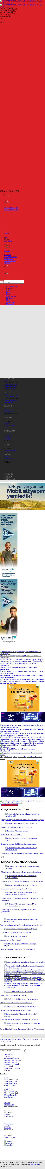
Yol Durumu (12, 1068)
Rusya (8, 292)
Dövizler (7, 263)
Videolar (7, 477)
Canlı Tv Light (9, 389)
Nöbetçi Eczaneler (10, 257)
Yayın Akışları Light (11, 396)
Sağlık (8, 290)
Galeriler (7, 474)
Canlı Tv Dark (9, 394)
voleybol (9, 288)
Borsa (6, 381)
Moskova (9, 298)
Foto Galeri (8, 241)
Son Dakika (8, 402)
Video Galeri (8, 435)
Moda (8, 300)
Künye (6, 456)
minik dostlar (10, 302)
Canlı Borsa (8, 259)
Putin (8, 294)
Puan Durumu (9, 412)
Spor (6, 237)
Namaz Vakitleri (10, 261)
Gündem (7, 233)
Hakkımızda (8, 458)
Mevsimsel (10, 304)
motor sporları (11, 296)
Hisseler (7, 423)
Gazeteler (7, 255)
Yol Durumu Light (10, 385)
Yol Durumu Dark (10, 387)
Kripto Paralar (9, 425)
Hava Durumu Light (11, 207)
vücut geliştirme (11, 286)
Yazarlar (7, 251)
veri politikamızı (34, 1164)
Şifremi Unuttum (10, 450)
